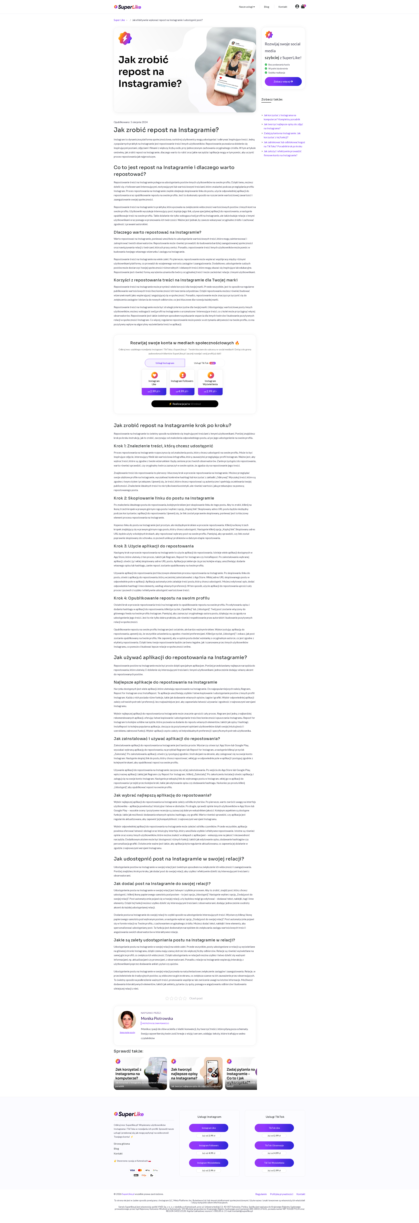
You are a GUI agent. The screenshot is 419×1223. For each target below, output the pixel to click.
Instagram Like (209, 1128)
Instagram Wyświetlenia (208, 1162)
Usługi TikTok (201, 363)
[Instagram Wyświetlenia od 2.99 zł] (210, 372)
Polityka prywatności (281, 1194)
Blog (266, 6)
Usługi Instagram (165, 363)
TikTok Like (274, 1128)
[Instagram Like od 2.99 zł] (154, 372)
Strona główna (122, 1143)
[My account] (297, 6)
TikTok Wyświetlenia (274, 1162)
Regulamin (261, 1194)
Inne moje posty (127, 1032)
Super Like (119, 19)
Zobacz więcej (282, 81)
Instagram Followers (209, 1145)
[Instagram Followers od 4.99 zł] (182, 371)
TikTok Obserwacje (274, 1145)
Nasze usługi (246, 6)
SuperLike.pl (128, 1194)
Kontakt (282, 6)
